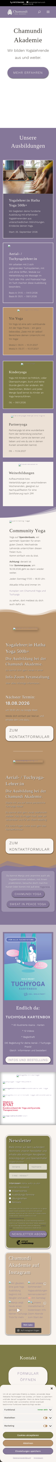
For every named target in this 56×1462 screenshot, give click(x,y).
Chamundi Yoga (28, 894)
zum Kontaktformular (29, 733)
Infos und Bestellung (28, 1060)
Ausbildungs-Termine (23, 1194)
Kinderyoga (18, 372)
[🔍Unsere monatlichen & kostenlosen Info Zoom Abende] (37, 1310)
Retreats (16, 1202)
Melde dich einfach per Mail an (22, 716)
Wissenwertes (19, 1191)
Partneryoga (18, 424)
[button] (51, 1388)
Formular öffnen (28, 1376)
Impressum (38, 1458)
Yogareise (45, 886)
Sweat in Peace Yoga (28, 904)
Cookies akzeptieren (28, 1435)
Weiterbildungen (21, 473)
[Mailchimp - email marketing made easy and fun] (25, 1244)
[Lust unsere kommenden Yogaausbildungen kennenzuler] (37, 1291)
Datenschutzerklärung (22, 1458)
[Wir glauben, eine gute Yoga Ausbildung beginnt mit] (18, 1291)
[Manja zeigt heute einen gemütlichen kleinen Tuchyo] (18, 1310)
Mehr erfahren (28, 72)
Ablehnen (28, 1443)
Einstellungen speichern (28, 1451)
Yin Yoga (16, 318)
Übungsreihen (19, 1198)
